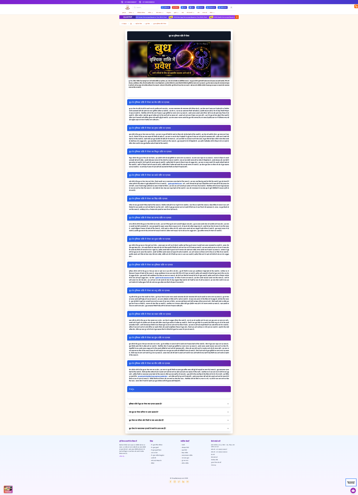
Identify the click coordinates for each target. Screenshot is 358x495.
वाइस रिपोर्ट (183, 450)
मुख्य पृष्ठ (124, 12)
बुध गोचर (148, 23)
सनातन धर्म (204, 12)
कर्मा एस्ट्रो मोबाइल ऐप (155, 460)
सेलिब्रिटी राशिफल (141, 12)
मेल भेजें (213, 454)
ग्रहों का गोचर (138, 23)
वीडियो (152, 463)
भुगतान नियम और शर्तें (216, 462)
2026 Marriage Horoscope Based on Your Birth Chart (154, 17)
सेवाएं (183, 12)
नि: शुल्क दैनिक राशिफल (156, 445)
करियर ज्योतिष (184, 463)
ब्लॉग (198, 12)
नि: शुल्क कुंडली (154, 447)
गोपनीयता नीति (214, 460)
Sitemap (213, 465)
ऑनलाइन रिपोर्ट (184, 447)
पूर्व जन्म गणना (184, 460)
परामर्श (182, 445)
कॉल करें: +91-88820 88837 (219, 449)
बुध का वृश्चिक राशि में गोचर (159, 23)
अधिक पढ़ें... (122, 456)
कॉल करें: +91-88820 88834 (219, 452)
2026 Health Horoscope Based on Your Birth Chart (194, 17)
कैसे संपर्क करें (214, 457)
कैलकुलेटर (169, 12)
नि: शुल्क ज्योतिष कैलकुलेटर (157, 455)
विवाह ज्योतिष (184, 452)
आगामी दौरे (153, 458)
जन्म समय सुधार (184, 458)
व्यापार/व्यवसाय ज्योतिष (186, 455)
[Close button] (237, 17)
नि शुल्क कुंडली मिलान (155, 450)
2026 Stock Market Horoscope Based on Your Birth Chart (235, 17)
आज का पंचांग (154, 452)
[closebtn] (356, 6)
